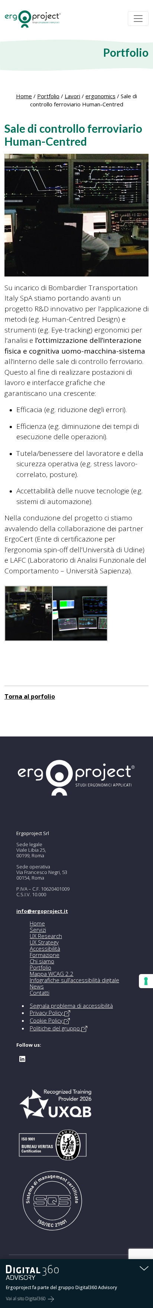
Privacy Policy (47, 1012)
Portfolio (48, 96)
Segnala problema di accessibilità (71, 1005)
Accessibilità (45, 948)
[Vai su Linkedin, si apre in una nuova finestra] (22, 1058)
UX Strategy (44, 942)
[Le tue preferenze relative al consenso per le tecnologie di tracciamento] (146, 981)
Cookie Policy (47, 1020)
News (37, 986)
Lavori (72, 96)
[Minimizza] (144, 1268)
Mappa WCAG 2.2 (52, 973)
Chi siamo (42, 961)
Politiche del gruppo (55, 1028)
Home (24, 96)
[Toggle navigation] (138, 18)
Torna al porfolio (29, 696)
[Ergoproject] (36, 18)
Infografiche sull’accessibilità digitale (74, 980)
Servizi (38, 929)
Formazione (44, 954)
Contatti (39, 992)
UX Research (46, 936)
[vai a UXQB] (55, 1108)
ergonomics (100, 96)
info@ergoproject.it (42, 911)
